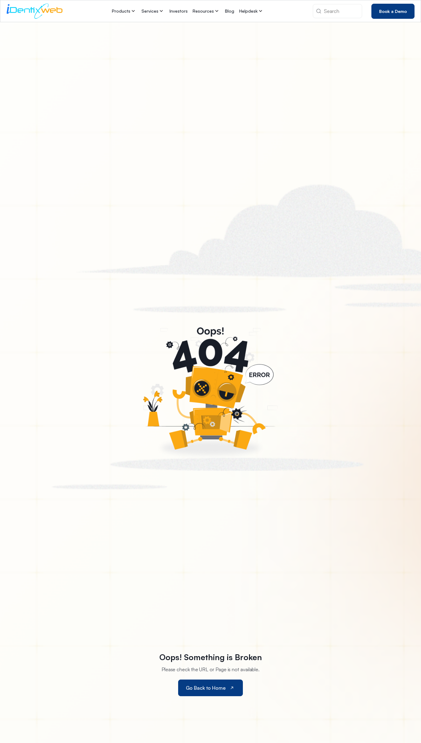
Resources (203, 11)
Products (121, 11)
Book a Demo (393, 11)
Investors (179, 11)
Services (149, 11)
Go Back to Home (206, 688)
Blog (229, 11)
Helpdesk (248, 11)
